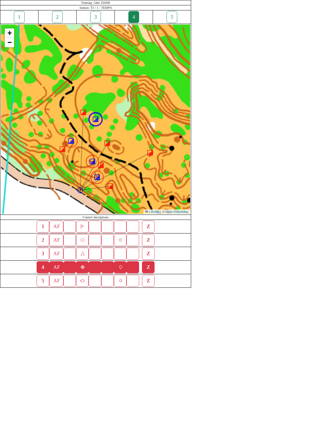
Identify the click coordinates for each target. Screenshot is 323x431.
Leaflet (153, 212)
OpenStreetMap (177, 212)
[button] (80, 190)
